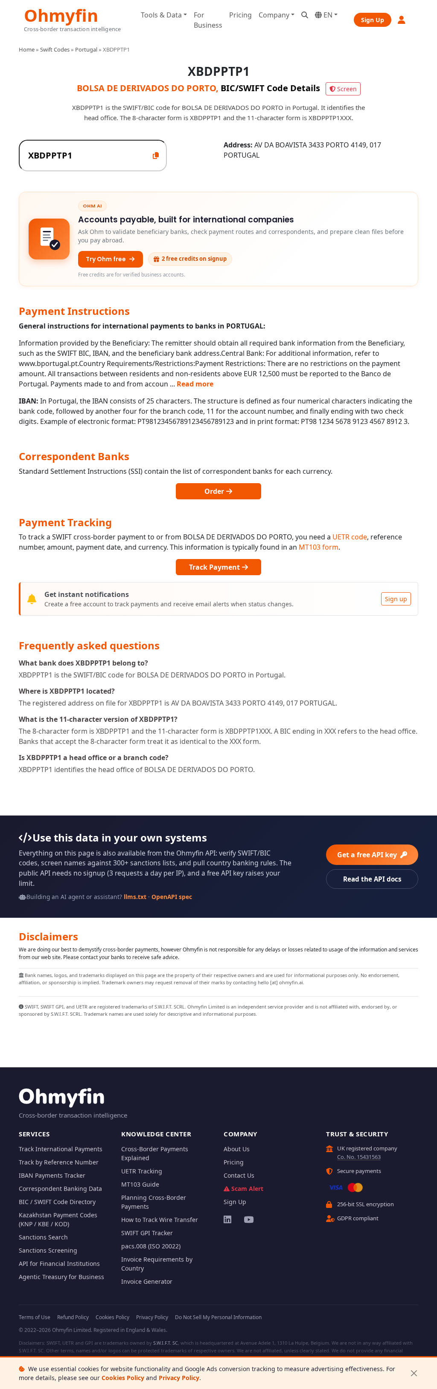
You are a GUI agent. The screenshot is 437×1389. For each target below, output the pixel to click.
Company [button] (274, 15)
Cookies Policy (123, 1378)
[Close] (413, 1373)
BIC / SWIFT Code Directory (57, 1202)
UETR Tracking (141, 1171)
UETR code (349, 537)
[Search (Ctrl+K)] (305, 14)
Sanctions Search (43, 1237)
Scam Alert (247, 1188)
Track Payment (215, 567)
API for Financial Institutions (59, 1263)
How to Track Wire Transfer (159, 1220)
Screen (347, 89)
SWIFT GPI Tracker (147, 1233)
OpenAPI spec (171, 897)
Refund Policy (73, 1317)
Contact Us (239, 1175)
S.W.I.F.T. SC (165, 1343)
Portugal (86, 49)
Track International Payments (60, 1149)
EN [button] (327, 15)
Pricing (240, 15)
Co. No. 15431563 (359, 1157)
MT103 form (318, 547)
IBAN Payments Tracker (52, 1175)
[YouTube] (248, 1219)
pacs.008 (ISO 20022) (151, 1246)
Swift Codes (55, 49)
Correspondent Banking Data (60, 1188)
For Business (208, 20)
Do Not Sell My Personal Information (218, 1317)
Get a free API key (368, 854)
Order (215, 491)
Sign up (396, 599)
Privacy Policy (179, 1378)
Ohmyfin (61, 14)
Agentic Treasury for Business (61, 1277)
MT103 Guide (140, 1184)
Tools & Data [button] (161, 15)
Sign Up (372, 20)
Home (27, 49)
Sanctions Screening (48, 1250)
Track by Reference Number (59, 1162)
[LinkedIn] (228, 1219)
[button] (402, 20)
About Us (237, 1149)
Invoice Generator (146, 1281)
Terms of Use (34, 1317)
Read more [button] (195, 384)
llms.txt (135, 897)
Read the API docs (372, 879)
